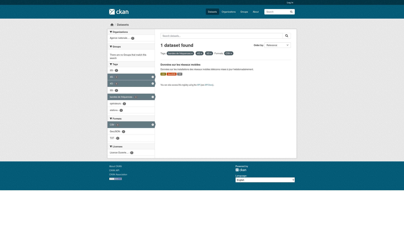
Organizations (229, 11)
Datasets (212, 11)
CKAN (240, 170)
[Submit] (291, 12)
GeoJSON (171, 74)
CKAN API (114, 170)
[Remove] (192, 53)
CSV (163, 74)
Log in (290, 2)
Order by (258, 45)
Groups (244, 11)
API (198, 84)
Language (240, 175)
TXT (179, 74)
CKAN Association (118, 174)
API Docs (209, 84)
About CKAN (115, 166)
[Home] (112, 24)
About (256, 11)
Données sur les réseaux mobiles (180, 64)
